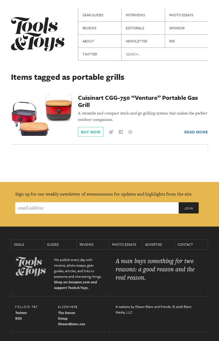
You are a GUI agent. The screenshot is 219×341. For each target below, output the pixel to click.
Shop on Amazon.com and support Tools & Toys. (75, 284)
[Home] (37, 35)
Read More (196, 132)
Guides (53, 244)
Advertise (153, 244)
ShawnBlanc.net (71, 324)
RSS (172, 41)
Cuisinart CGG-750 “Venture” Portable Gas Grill (138, 101)
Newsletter (136, 41)
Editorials (135, 28)
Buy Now (90, 132)
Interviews (135, 15)
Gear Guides (93, 15)
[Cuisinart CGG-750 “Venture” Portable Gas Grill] (42, 114)
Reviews (89, 28)
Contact (185, 244)
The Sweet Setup (66, 315)
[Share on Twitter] (111, 132)
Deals (19, 244)
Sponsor (177, 28)
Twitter (90, 54)
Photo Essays (181, 15)
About (88, 41)
